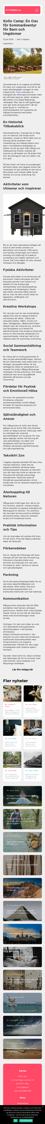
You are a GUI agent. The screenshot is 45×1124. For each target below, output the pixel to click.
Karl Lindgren (23, 39)
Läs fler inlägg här (22, 669)
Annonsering (22, 1103)
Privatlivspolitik (26, 1120)
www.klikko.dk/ (24, 1091)
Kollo (18, 92)
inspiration (8, 43)
